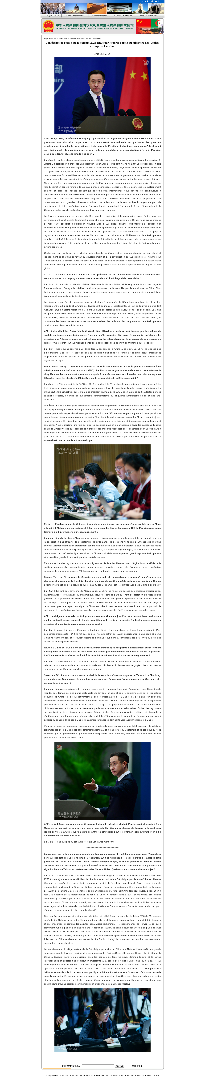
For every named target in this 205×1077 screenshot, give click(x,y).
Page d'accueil (52, 15)
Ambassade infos (99, 15)
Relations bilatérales (123, 15)
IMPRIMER (136, 1066)
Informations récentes (75, 15)
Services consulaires (148, 15)
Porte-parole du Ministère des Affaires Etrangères (79, 38)
